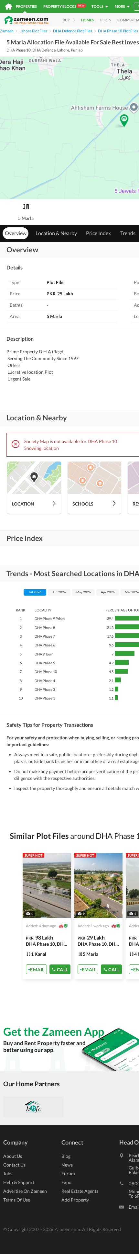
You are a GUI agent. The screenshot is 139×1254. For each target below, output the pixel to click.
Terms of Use (16, 1200)
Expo (66, 1182)
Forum (68, 1173)
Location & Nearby (56, 233)
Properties (26, 6)
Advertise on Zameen (25, 1191)
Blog (65, 1156)
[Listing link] (47, 916)
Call (62, 969)
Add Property (75, 1200)
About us (12, 1156)
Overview (16, 233)
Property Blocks (63, 6)
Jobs (7, 1173)
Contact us (14, 1165)
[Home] (9, 6)
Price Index (98, 233)
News (67, 1165)
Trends (127, 233)
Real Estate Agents (79, 1191)
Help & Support (18, 1182)
